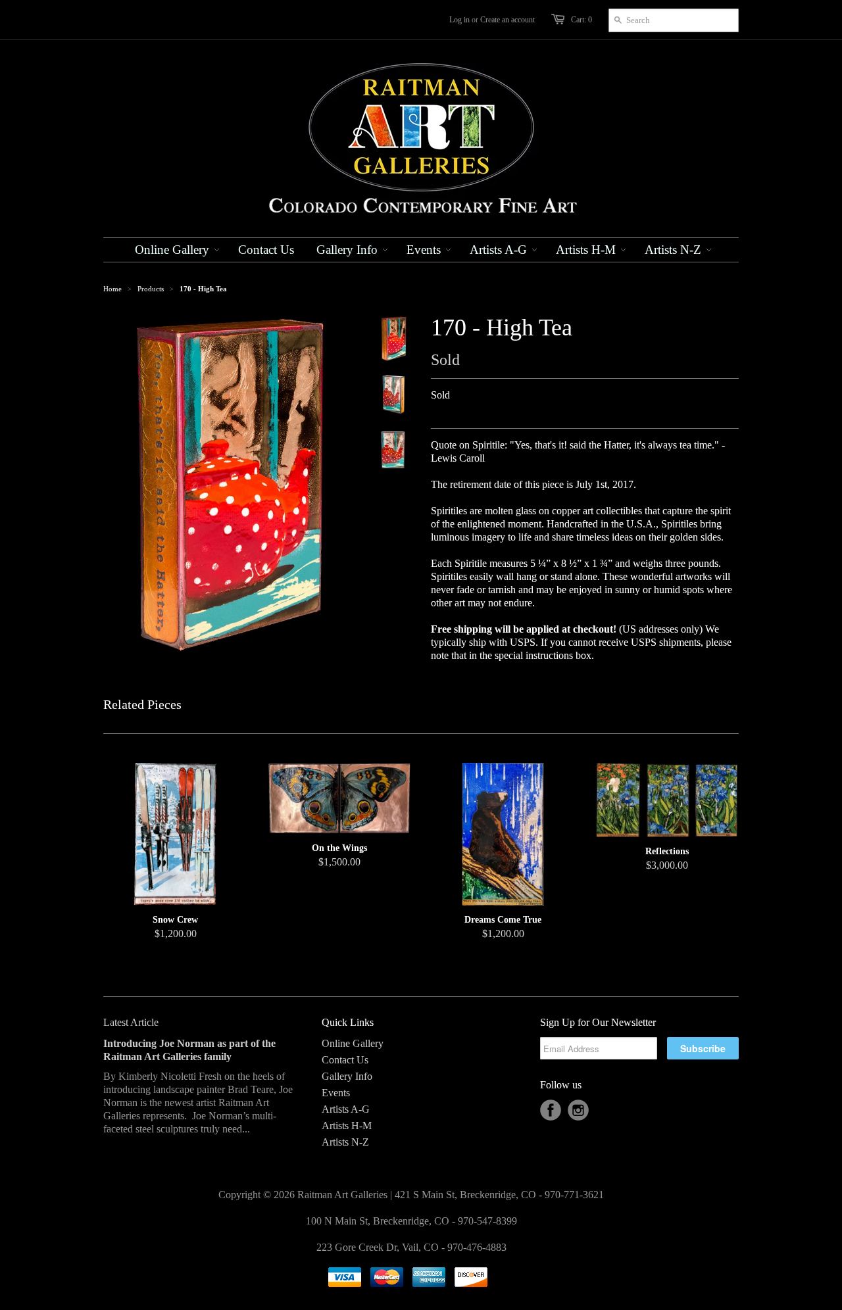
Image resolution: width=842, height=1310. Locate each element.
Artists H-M (347, 1125)
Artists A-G (346, 1109)
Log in (459, 19)
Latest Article (131, 1022)
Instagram (578, 1110)
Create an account (507, 19)
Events (336, 1092)
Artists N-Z (345, 1142)
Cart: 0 (581, 19)
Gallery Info (347, 1076)
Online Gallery (353, 1043)
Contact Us (345, 1059)
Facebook (550, 1110)
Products (150, 289)
